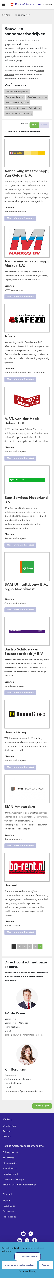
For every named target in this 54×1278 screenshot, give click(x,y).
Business (7, 1211)
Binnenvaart (9, 1163)
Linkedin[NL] (19, 1240)
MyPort (48, 4)
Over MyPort (9, 1125)
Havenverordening (12, 1179)
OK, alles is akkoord (28, 1256)
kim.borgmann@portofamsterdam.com (24, 1091)
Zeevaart (7, 1157)
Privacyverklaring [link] (27, 1271)
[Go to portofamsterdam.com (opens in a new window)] (26, 4)
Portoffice (8, 1206)
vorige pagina (42, 1105)
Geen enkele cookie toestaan (19, 1264)
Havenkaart (8, 1168)
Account (7, 1131)
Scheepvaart (9, 1152)
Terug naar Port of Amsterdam (18, 1184)
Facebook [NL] (34, 1240)
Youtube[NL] (23, 1233)
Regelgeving (9, 1173)
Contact (7, 1136)
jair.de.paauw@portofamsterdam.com (23, 1034)
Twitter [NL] (27, 1240)
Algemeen (8, 1216)
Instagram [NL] (31, 1233)
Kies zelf (46, 1264)
